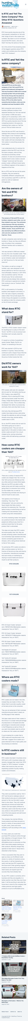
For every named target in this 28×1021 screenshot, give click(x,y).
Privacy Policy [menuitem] (5, 1011)
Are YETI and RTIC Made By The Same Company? (17, 908)
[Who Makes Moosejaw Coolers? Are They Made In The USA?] (14, 969)
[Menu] (25, 4)
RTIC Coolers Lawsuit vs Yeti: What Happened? (6, 922)
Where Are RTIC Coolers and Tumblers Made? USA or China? (6, 908)
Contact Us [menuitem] (13, 1011)
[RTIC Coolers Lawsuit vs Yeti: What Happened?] (7, 917)
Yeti (15, 27)
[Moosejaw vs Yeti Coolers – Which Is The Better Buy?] (14, 992)
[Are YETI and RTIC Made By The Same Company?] (18, 903)
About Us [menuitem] (19, 1011)
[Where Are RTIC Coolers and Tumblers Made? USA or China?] (7, 903)
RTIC (13, 27)
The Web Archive (16, 472)
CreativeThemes (6, 1017)
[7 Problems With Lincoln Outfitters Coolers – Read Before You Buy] (14, 947)
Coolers (10, 27)
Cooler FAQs (4, 27)
